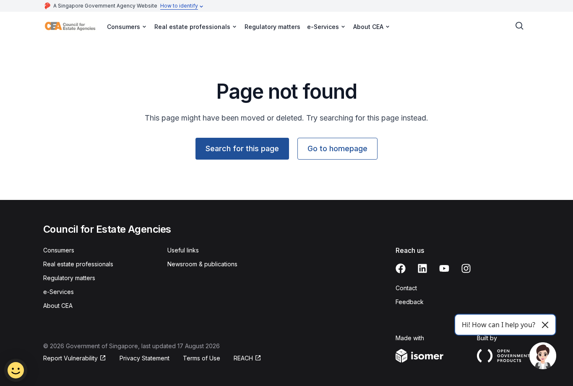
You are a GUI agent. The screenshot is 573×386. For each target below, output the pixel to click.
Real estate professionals (78, 264)
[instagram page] (466, 268)
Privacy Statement (144, 358)
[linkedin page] (422, 268)
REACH (243, 358)
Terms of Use (201, 358)
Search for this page (242, 148)
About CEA (58, 305)
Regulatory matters (272, 26)
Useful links (183, 250)
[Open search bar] (520, 26)
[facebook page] (401, 268)
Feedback (410, 301)
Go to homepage (337, 148)
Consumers (58, 250)
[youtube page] (444, 268)
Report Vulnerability (70, 358)
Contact (406, 287)
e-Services (58, 291)
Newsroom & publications (202, 264)
